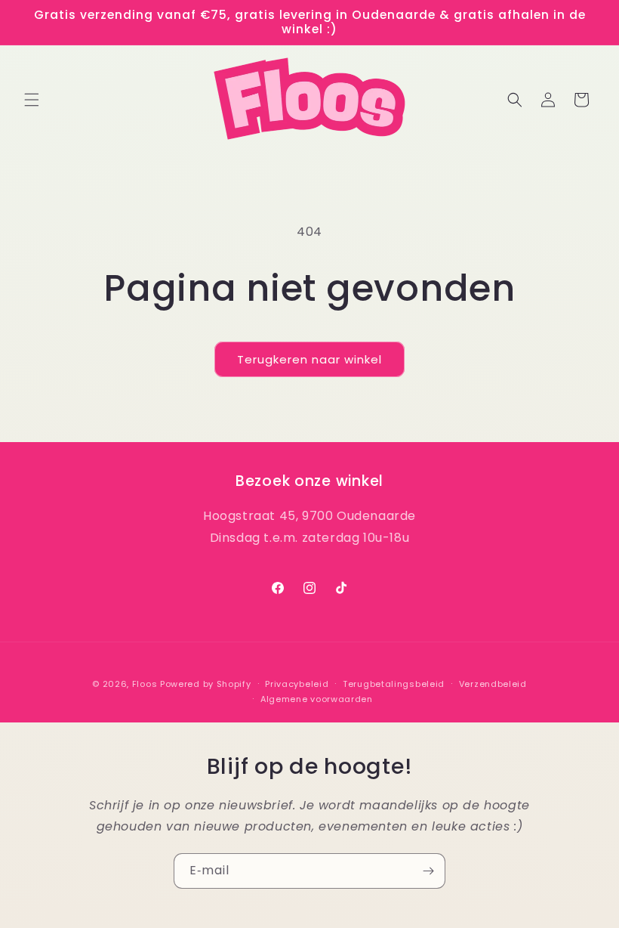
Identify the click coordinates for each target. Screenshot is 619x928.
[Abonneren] (428, 871)
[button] (31, 99)
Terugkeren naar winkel (309, 359)
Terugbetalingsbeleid (394, 684)
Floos (145, 684)
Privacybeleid (296, 684)
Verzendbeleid (493, 684)
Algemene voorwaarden (316, 699)
